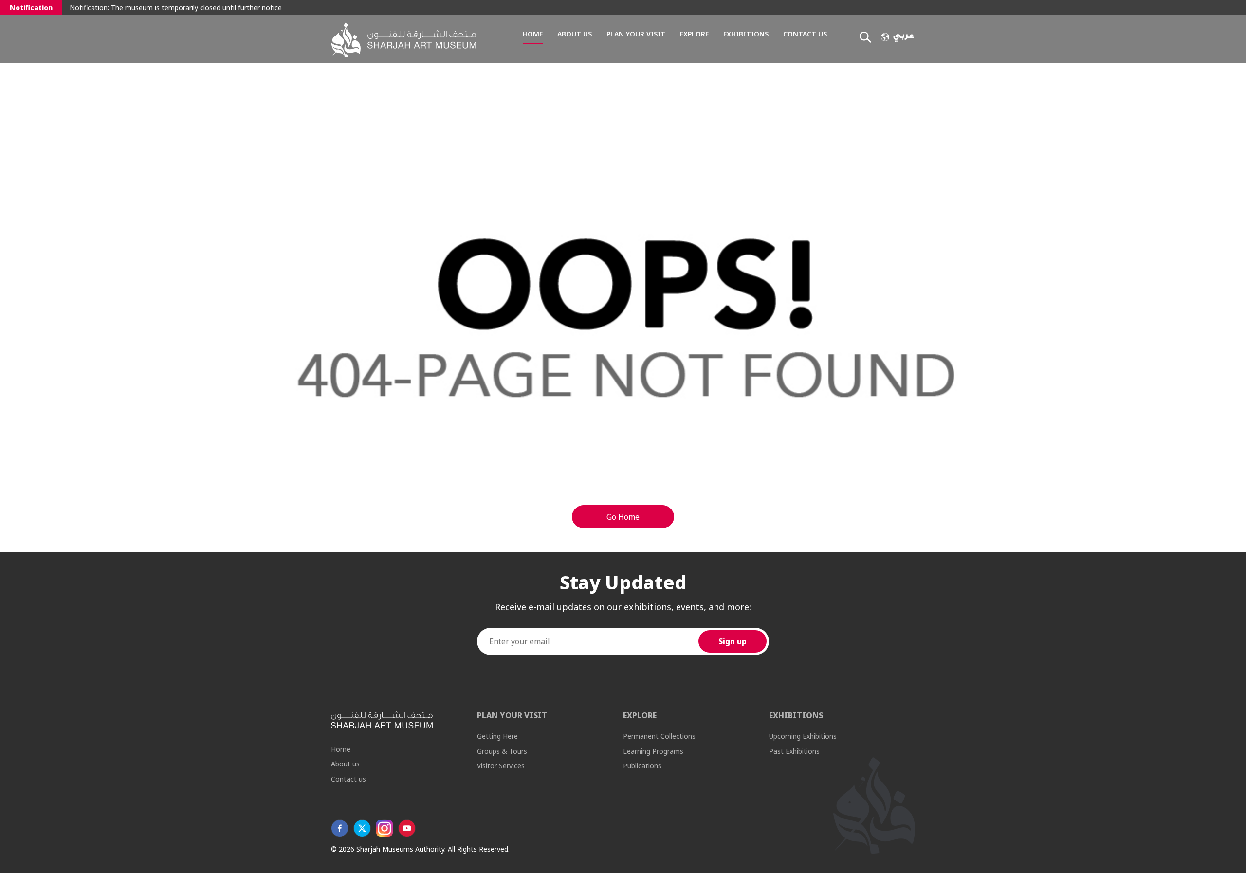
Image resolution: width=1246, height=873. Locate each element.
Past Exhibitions (794, 751)
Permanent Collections (659, 736)
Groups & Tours (502, 751)
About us (574, 33)
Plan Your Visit (635, 33)
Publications (642, 765)
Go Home (623, 516)
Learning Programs (653, 751)
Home (533, 33)
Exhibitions (746, 33)
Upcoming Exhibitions (803, 736)
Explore (694, 33)
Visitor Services (501, 765)
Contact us (805, 33)
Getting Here (497, 736)
